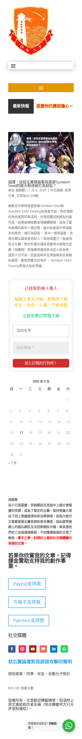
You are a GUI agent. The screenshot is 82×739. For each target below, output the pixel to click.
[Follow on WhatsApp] (64, 649)
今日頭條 (56, 190)
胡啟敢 (20, 190)
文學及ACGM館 (27, 195)
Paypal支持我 (27, 584)
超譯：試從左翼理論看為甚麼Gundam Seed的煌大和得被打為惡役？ (39, 183)
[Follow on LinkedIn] (53, 649)
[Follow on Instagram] (22, 649)
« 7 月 (12, 463)
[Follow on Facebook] (11, 649)
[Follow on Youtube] (32, 649)
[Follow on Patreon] (43, 649)
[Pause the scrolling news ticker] (71, 106)
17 (21, 432)
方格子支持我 (27, 602)
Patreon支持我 (28, 620)
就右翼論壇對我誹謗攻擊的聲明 (40, 662)
